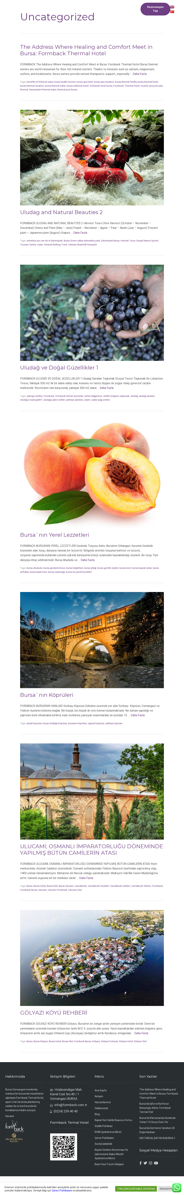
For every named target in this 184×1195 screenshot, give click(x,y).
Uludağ (134, 396)
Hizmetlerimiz (103, 1102)
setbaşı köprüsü (113, 723)
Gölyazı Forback (109, 1041)
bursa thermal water (55, 85)
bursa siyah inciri (38, 572)
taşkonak (124, 396)
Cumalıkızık (81, 886)
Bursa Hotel (40, 886)
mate (40, 244)
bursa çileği (90, 568)
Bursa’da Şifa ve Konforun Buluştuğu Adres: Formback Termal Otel (155, 1107)
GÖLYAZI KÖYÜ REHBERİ (53, 1012)
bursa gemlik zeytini (107, 568)
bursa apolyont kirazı (54, 568)
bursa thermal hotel (148, 81)
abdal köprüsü (34, 723)
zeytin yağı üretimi (100, 399)
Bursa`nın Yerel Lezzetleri (54, 535)
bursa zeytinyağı (56, 572)
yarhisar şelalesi (74, 399)
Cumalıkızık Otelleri (120, 886)
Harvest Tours (128, 240)
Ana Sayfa (101, 1090)
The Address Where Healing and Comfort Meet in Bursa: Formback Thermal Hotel (86, 50)
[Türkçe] (172, 11)
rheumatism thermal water (42, 89)
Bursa (30, 886)
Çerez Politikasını (62, 1190)
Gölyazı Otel (140, 1041)
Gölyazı (96, 1041)
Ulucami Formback (57, 890)
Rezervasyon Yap (155, 8)
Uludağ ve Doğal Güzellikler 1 (59, 367)
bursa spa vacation (104, 81)
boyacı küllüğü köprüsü (55, 723)
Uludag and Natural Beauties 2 (61, 212)
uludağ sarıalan (147, 396)
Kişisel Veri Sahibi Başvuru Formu (113, 1120)
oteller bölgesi (111, 396)
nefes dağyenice (93, 396)
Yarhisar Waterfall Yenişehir (82, 244)
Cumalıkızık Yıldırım (141, 886)
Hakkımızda (101, 1108)
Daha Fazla (140, 74)
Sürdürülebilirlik (103, 1143)
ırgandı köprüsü (96, 723)
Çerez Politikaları (104, 1137)
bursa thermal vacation (32, 85)
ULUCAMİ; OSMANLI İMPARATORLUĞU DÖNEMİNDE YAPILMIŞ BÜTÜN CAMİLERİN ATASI (91, 849)
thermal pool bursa (67, 89)
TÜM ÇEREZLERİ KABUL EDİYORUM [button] (136, 1188)
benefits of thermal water (40, 81)
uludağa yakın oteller (54, 399)
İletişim (99, 1096)
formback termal (64, 396)
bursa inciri (125, 568)
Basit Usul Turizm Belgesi (109, 1164)
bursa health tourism (65, 81)
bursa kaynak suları (142, 568)
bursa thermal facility (126, 81)
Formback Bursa (28, 890)
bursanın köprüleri (77, 723)
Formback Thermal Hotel (126, 85)
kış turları (78, 396)
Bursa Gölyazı (41, 1041)
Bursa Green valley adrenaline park (82, 240)
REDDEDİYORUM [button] (168, 1188)
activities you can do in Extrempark (45, 240)
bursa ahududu (34, 568)
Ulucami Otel (75, 890)
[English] (172, 6)
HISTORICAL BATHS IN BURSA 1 (157, 1138)
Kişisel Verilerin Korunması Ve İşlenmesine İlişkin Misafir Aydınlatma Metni (111, 1154)
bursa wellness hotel (78, 85)
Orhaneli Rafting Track (55, 244)
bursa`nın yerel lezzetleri (79, 572)
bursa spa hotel (85, 81)
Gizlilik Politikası (103, 1126)
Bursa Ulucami (66, 886)
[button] (82, 9)
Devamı (9, 1116)
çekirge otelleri (35, 396)
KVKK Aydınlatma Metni (108, 1132)
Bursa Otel (52, 886)
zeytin (87, 399)
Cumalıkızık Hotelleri (98, 886)
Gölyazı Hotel (126, 1041)
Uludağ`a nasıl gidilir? (31, 399)
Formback (49, 396)
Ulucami (42, 890)
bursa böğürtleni (74, 568)
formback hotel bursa (101, 85)
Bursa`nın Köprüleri (46, 695)
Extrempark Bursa (110, 240)
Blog (97, 1114)
